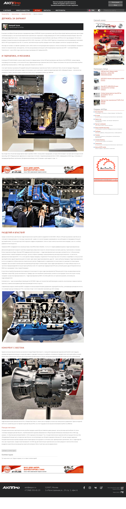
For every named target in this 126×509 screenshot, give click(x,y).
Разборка (103, 89)
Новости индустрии (23, 10)
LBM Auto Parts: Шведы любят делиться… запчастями (109, 72)
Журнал (37, 10)
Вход (115, 5)
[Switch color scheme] (99, 10)
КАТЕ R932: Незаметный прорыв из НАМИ (112, 78)
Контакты (47, 10)
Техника (103, 80)
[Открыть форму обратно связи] (101, 487)
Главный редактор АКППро (16, 26)
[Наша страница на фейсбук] (84, 488)
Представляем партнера (106, 74)
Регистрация (115, 2)
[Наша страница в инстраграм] (90, 488)
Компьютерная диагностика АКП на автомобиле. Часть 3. (111, 94)
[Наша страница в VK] (95, 488)
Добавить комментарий (9, 450)
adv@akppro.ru (30, 487)
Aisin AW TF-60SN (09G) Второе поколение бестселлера (109, 87)
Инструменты (60, 10)
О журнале (7, 10)
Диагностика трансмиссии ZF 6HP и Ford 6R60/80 (112, 100)
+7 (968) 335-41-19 (32, 490)
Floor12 (118, 492)
